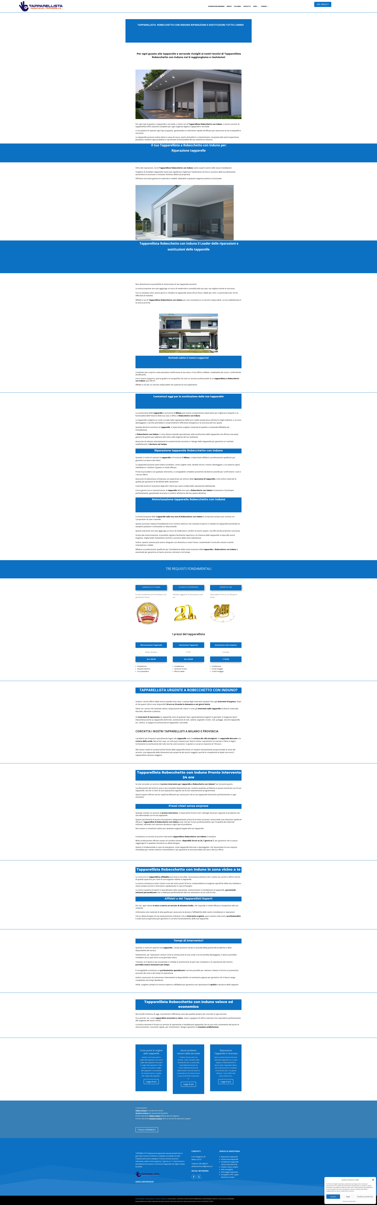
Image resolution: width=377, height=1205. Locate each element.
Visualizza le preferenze (365, 1197)
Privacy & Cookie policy (349, 1201)
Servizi (229, 6)
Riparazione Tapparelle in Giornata (225, 1052)
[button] (373, 1180)
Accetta (333, 1197)
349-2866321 (323, 4)
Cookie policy (149, 1199)
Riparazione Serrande (216, 6)
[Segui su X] (199, 1177)
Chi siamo (237, 6)
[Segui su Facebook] (193, 1177)
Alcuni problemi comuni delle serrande (188, 1052)
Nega (348, 1197)
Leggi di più (151, 1081)
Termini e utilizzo (160, 1199)
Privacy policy (139, 1199)
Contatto (247, 6)
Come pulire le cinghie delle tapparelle (151, 1052)
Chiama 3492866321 (147, 1129)
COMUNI (264, 6)
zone (255, 6)
